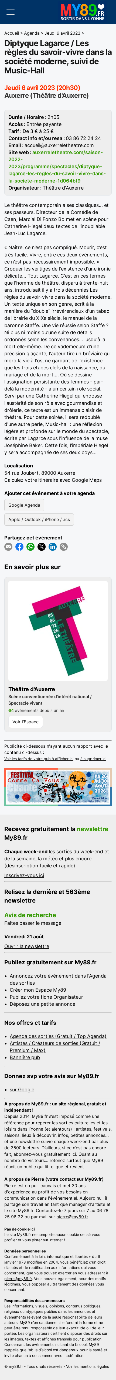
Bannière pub (25, 1057)
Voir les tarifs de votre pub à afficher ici (38, 758)
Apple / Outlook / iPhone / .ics (39, 519)
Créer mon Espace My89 (38, 990)
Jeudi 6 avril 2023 (62, 33)
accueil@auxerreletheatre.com (59, 145)
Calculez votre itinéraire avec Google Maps (53, 480)
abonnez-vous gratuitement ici (44, 1154)
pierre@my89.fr (72, 1216)
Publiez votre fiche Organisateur (46, 997)
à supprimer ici (93, 758)
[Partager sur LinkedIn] (53, 547)
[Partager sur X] (41, 547)
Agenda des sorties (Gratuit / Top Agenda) (58, 1036)
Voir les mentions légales (87, 1366)
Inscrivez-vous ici (24, 875)
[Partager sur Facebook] (19, 547)
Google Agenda (24, 505)
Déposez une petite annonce (42, 1004)
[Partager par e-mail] (8, 547)
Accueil (11, 33)
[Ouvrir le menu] (10, 12)
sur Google (22, 1089)
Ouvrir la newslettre (26, 946)
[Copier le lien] (64, 547)
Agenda (32, 33)
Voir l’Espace (25, 721)
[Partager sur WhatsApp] (30, 547)
